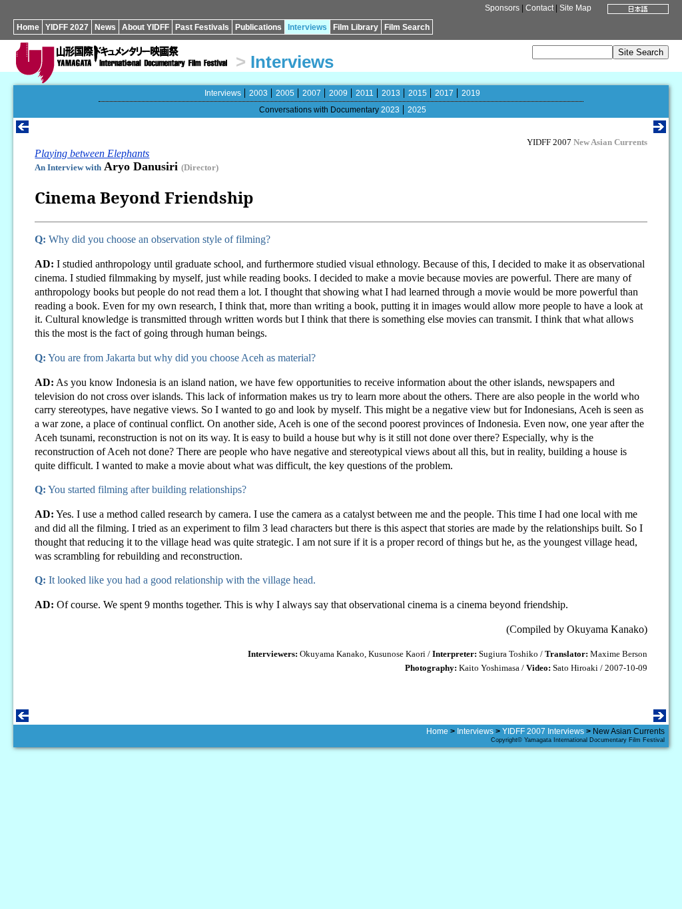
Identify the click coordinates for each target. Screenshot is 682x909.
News (105, 27)
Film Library (355, 27)
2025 (417, 109)
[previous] (22, 129)
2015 (417, 93)
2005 (285, 93)
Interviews (307, 27)
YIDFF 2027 (67, 27)
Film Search (407, 27)
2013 (391, 93)
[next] (659, 129)
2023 (390, 109)
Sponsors (502, 8)
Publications (258, 27)
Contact (539, 8)
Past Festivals (202, 27)
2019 (471, 93)
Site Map (575, 8)
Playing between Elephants (92, 153)
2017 (444, 93)
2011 (365, 93)
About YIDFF (145, 27)
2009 (338, 93)
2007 (311, 93)
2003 (258, 93)
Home (28, 27)
